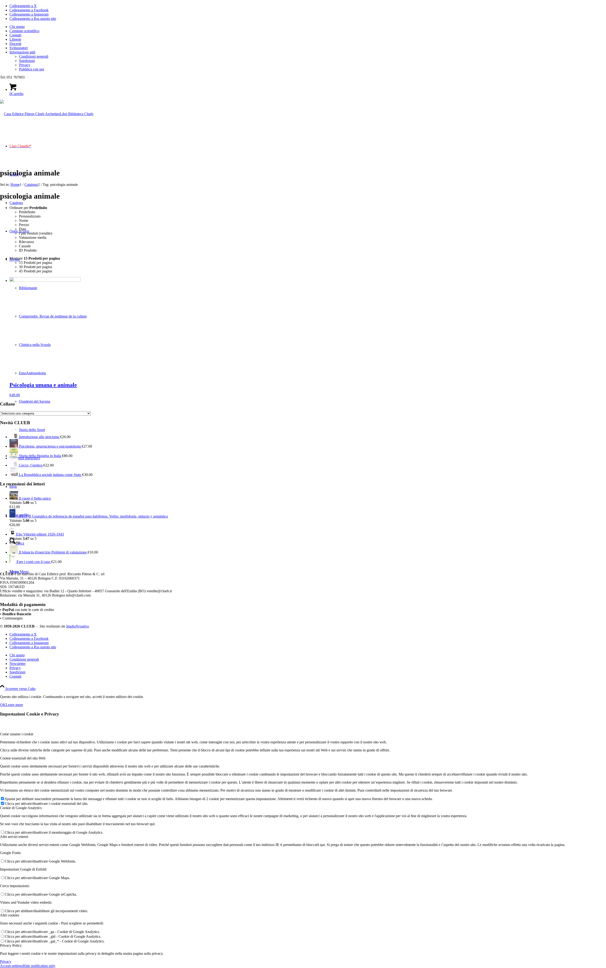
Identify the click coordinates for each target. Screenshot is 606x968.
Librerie (15, 39)
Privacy (24, 65)
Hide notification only (39, 966)
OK (3, 705)
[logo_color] (46, 114)
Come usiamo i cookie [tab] (16, 734)
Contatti (15, 35)
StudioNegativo (77, 626)
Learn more (14, 705)
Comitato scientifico (24, 31)
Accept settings (11, 966)
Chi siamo (17, 27)
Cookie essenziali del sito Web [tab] (22, 758)
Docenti (15, 44)
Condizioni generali (33, 56)
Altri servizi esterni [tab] (14, 837)
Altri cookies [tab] (9, 915)
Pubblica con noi (31, 69)
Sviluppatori (18, 48)
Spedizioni (27, 61)
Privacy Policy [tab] (11, 945)
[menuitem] (307, 27)
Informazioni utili (22, 52)
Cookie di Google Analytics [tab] (21, 808)
